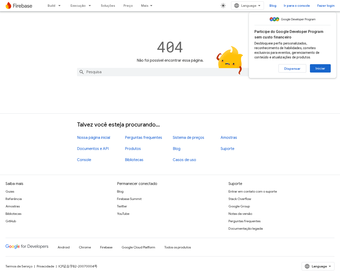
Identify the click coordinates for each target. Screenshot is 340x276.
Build (51, 5)
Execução (78, 5)
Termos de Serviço (19, 266)
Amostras (229, 137)
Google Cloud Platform (138, 247)
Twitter (122, 206)
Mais (144, 5)
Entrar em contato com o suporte (253, 191)
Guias (10, 191)
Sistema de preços (188, 137)
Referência (14, 199)
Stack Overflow (240, 199)
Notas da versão (240, 214)
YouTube (123, 214)
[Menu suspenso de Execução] (91, 5)
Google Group (239, 206)
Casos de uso (184, 160)
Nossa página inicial (93, 137)
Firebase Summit (129, 199)
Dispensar (292, 69)
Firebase (106, 247)
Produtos (133, 148)
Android (64, 247)
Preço (128, 5)
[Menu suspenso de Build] (60, 5)
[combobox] (170, 72)
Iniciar (320, 68)
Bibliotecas (134, 160)
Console (84, 160)
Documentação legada (246, 228)
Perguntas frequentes (143, 137)
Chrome (85, 247)
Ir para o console (297, 5)
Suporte (227, 148)
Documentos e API (93, 148)
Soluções (108, 5)
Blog (272, 5)
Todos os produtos (177, 247)
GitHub (11, 221)
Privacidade (45, 266)
